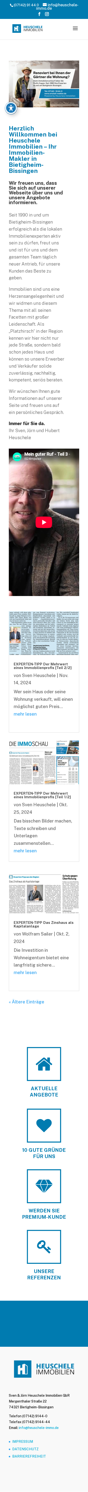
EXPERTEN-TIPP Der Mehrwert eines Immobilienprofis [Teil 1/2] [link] (42, 795)
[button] (39, 15)
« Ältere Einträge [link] (26, 1001)
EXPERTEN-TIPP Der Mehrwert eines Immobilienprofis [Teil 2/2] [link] (43, 666)
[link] (27, 28)
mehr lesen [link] (25, 714)
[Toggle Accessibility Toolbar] (11, 108)
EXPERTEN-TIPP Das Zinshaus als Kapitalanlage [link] (44, 924)
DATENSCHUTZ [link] (25, 1449)
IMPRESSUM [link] (22, 1442)
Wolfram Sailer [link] (37, 933)
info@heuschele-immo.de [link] (39, 1428)
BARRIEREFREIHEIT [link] (29, 1456)
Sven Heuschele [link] (39, 675)
